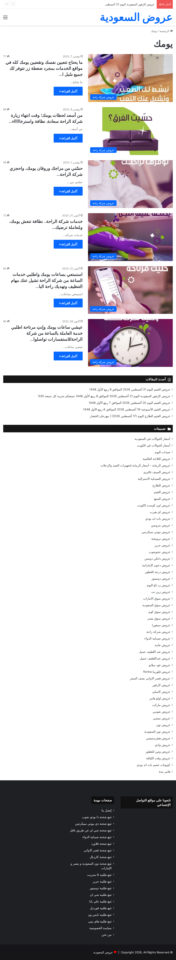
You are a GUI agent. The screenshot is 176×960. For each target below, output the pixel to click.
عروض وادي (162, 745)
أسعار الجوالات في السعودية (152, 439)
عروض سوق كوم (159, 612)
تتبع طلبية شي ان (101, 894)
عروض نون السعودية (157, 731)
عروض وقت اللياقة (158, 758)
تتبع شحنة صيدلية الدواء (97, 837)
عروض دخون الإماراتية (156, 565)
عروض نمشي (161, 718)
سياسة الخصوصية (100, 928)
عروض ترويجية (160, 538)
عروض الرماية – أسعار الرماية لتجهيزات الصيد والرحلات (135, 465)
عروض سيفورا (161, 625)
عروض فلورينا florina (156, 671)
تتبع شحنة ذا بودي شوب (97, 817)
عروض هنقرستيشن (158, 738)
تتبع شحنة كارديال (101, 857)
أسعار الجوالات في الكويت (153, 445)
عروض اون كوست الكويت (153, 505)
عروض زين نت (160, 592)
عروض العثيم (162, 492)
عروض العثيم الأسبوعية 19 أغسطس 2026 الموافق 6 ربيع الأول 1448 (126, 409)
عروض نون (163, 725)
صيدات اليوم (162, 452)
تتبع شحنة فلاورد (101, 843)
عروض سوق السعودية (156, 605)
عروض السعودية (103, 952)
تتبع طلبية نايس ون (100, 914)
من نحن (107, 934)
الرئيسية (164, 31)
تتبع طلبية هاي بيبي (100, 921)
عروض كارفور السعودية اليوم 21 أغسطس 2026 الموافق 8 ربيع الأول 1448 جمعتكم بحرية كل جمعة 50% (92, 4)
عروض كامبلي (161, 691)
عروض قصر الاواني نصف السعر (150, 678)
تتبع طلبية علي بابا (100, 901)
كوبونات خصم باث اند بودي (153, 765)
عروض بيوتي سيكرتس (156, 532)
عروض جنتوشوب (159, 552)
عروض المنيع (162, 498)
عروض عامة (162, 645)
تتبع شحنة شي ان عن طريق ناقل (91, 830)
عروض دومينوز (161, 578)
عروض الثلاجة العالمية (156, 458)
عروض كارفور (161, 685)
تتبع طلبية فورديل (101, 908)
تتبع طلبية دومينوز (101, 888)
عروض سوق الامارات (156, 598)
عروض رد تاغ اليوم (158, 585)
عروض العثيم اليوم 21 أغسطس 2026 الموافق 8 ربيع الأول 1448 (129, 389)
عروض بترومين (160, 525)
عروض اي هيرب (160, 512)
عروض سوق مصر (158, 618)
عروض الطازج (161, 485)
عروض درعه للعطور (157, 572)
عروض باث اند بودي (157, 518)
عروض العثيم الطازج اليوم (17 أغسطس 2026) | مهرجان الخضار (130, 416)
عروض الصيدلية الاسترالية (154, 478)
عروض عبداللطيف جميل (155, 658)
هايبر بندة (164, 771)
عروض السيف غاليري (156, 472)
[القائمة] (5, 19)
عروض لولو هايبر (159, 698)
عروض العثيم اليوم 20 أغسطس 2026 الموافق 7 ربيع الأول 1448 (129, 402)
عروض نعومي (161, 711)
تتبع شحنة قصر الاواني (98, 850)
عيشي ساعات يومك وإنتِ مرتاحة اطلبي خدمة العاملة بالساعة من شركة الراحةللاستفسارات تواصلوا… (47, 333)
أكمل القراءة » (68, 91)
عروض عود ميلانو (159, 665)
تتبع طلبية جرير (102, 881)
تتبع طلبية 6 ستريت (99, 874)
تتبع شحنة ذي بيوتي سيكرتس (93, 823)
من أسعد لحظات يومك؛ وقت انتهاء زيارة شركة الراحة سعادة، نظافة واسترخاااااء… (46, 118)
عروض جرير (162, 545)
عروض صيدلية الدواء (157, 638)
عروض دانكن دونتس (157, 558)
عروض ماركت (161, 705)
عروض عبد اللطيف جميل (154, 651)
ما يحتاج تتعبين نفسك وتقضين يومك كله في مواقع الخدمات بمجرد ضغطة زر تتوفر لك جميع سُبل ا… (44, 68)
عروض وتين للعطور (158, 751)
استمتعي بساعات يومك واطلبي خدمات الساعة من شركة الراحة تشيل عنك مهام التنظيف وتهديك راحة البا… (47, 280)
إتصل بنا (107, 810)
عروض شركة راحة (158, 631)
